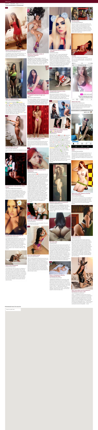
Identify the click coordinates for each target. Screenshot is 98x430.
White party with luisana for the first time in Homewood (81, 194)
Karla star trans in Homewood (35, 220)
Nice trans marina (76, 236)
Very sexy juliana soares (34, 255)
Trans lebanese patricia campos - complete (58, 51)
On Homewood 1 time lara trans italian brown (15, 186)
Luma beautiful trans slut (12, 147)
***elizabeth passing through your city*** (36, 95)
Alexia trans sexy (76, 101)
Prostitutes (7, 3)
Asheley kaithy (75, 21)
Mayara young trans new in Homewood (15, 50)
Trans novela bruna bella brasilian (36, 138)
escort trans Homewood (12, 265)
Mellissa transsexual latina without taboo (80, 149)
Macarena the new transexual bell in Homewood (37, 170)
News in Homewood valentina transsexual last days (57, 275)
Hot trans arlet (53, 242)
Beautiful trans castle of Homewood (59, 202)
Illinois (17, 3)
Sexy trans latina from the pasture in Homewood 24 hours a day (81, 291)
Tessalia (74, 55)
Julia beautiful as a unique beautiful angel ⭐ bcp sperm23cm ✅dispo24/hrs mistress (59, 131)
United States (12, 3)
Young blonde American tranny (57, 91)
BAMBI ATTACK (8, 1)
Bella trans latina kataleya (12, 99)
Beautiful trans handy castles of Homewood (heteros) (36, 54)
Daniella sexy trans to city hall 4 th (14, 235)
